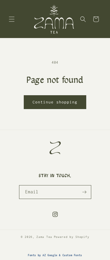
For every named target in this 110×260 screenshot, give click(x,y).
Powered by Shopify (71, 236)
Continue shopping (55, 102)
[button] (11, 19)
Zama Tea (44, 236)
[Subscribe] (84, 192)
